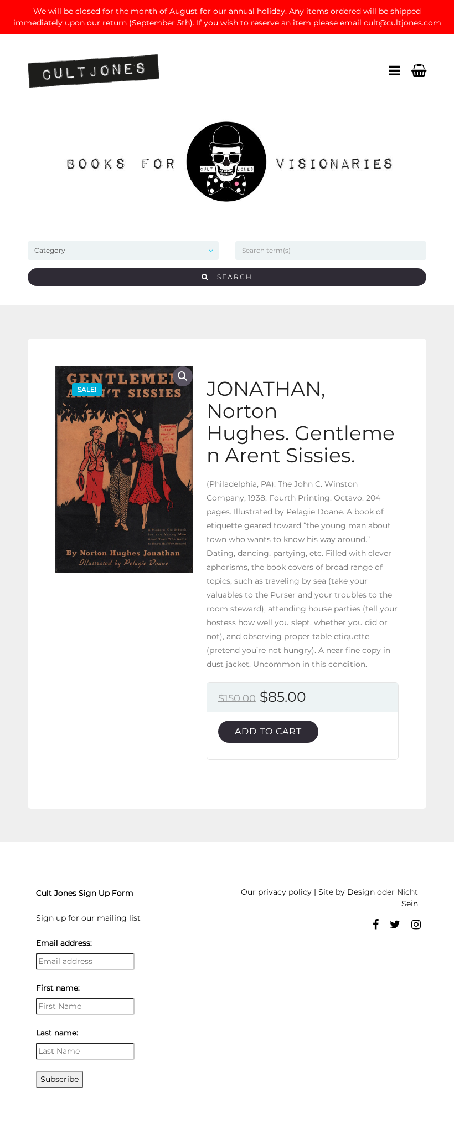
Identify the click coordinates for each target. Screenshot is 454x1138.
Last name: (57, 1033)
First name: (58, 988)
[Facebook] (376, 924)
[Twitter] (395, 924)
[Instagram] (416, 924)
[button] (183, 376)
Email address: (64, 943)
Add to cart (268, 731)
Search (230, 277)
